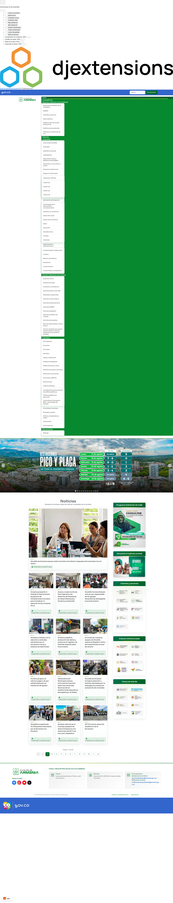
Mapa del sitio (135, 794)
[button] (3, 465)
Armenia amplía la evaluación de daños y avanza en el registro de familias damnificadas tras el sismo (67, 642)
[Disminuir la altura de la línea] (21, 42)
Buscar (152, 92)
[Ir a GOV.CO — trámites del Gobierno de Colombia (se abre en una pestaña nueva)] (22, 805)
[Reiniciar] (1, 11)
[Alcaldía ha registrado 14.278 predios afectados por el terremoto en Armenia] (41, 713)
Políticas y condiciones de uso (120, 794)
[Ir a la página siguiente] (93, 754)
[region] (86, 465)
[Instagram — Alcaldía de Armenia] (19, 783)
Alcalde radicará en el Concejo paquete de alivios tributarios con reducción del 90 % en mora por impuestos (67, 728)
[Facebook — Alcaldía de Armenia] (14, 783)
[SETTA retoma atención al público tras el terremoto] (95, 713)
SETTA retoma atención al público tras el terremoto (94, 726)
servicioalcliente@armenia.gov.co (144, 778)
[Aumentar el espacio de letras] (25, 44)
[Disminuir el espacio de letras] (23, 44)
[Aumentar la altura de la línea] (23, 42)
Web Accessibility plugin (9, 88)
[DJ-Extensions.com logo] (86, 67)
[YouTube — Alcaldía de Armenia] (24, 783)
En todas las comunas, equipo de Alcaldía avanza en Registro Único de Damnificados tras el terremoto (95, 642)
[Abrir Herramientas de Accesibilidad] (2, 2)
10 (89, 754)
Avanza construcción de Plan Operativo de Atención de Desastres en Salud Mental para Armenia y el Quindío (67, 596)
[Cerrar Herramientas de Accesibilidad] (4, 11)
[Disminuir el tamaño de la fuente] (22, 39)
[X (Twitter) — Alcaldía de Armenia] (29, 783)
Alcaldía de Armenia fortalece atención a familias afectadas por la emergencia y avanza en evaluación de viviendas (95, 683)
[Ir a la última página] (98, 754)
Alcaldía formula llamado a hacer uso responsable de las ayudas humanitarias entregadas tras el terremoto (95, 596)
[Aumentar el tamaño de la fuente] (24, 39)
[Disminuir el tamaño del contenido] (27, 37)
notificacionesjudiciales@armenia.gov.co (145, 783)
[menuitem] (44, 98)
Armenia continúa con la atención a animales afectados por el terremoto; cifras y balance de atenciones (40, 642)
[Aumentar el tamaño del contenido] (30, 37)
